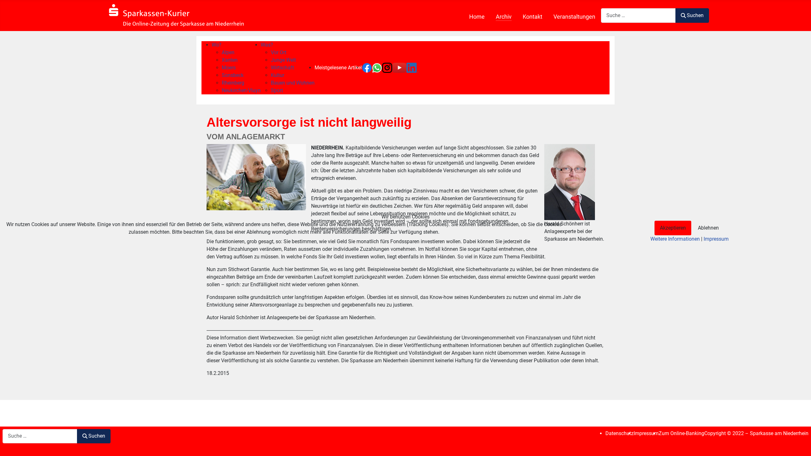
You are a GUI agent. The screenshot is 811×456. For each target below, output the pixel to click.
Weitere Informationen (675, 239)
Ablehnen (708, 228)
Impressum (716, 239)
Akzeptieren (673, 228)
